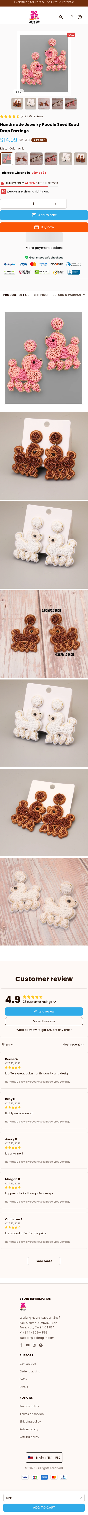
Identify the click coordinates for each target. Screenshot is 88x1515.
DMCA (24, 1387)
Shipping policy (30, 1421)
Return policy (29, 1429)
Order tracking (30, 1371)
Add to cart (44, 1507)
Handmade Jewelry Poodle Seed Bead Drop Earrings (37, 1081)
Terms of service (32, 1414)
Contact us (28, 1364)
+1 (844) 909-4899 (33, 1332)
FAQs (23, 1379)
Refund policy (29, 1437)
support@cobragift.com (37, 1338)
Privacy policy (29, 1406)
